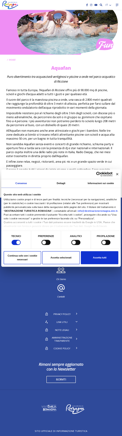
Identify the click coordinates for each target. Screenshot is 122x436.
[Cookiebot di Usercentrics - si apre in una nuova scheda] (98, 174)
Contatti (61, 296)
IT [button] (107, 5)
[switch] (46, 242)
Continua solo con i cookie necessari (22, 257)
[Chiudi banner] (117, 174)
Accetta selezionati (61, 257)
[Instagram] (91, 5)
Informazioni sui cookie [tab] (101, 183)
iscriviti (61, 379)
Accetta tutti (99, 257)
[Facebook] (87, 5)
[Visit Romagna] (10, 4)
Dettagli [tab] (61, 183)
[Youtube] (96, 5)
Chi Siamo (61, 279)
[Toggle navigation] (117, 5)
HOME (12, 59)
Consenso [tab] (21, 183)
